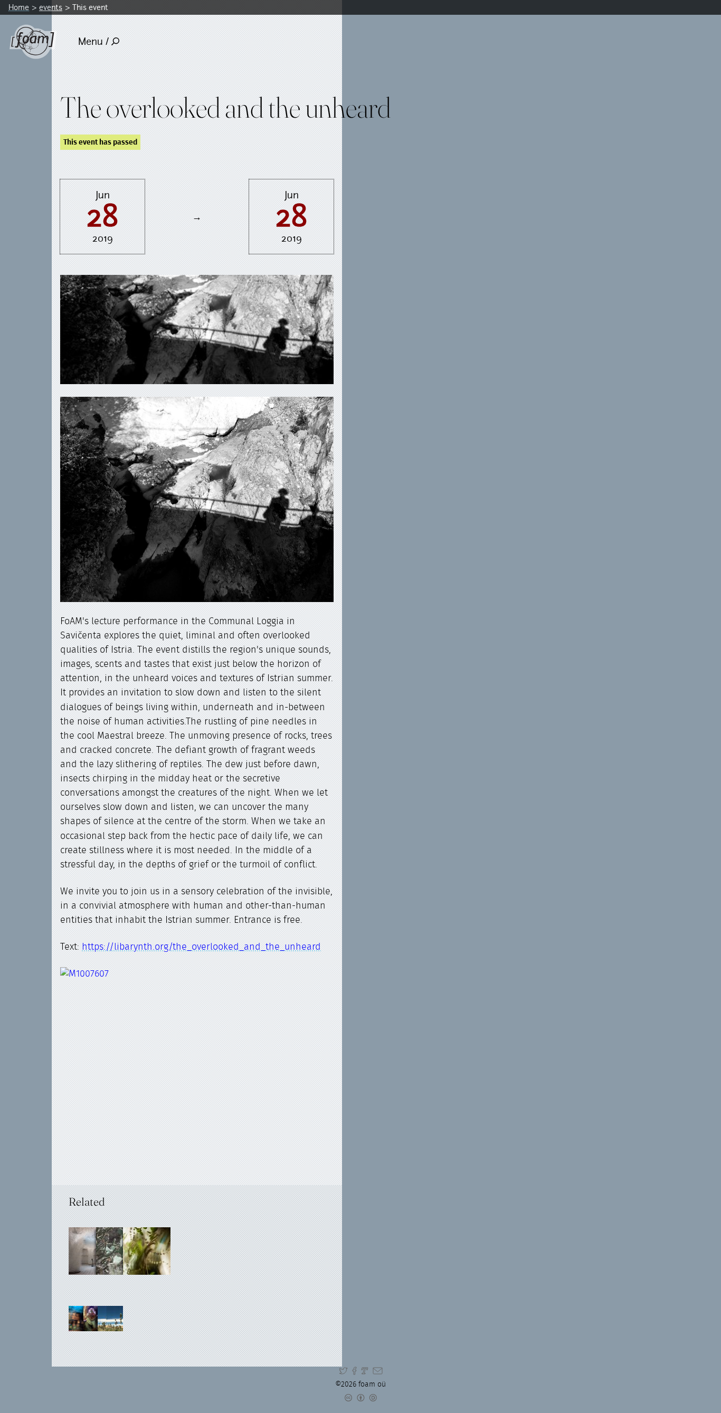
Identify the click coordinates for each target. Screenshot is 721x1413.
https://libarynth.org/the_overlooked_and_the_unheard (201, 947)
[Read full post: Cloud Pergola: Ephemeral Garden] (92, 1251)
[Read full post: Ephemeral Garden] (146, 1251)
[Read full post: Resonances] (120, 1251)
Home (18, 7)
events (50, 7)
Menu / (93, 41)
